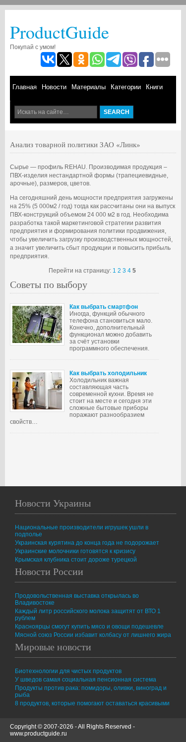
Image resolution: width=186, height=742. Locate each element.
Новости (54, 87)
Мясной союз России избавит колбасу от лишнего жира (93, 634)
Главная (24, 87)
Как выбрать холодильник (108, 373)
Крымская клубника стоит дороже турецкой (76, 559)
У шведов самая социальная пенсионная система (85, 679)
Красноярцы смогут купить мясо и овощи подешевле (89, 626)
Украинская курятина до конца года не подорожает (87, 542)
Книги (154, 87)
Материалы (88, 87)
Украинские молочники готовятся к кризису (75, 551)
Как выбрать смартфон (103, 306)
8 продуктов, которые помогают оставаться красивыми (92, 703)
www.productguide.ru (38, 733)
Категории (126, 87)
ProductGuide (59, 32)
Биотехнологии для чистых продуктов (68, 671)
